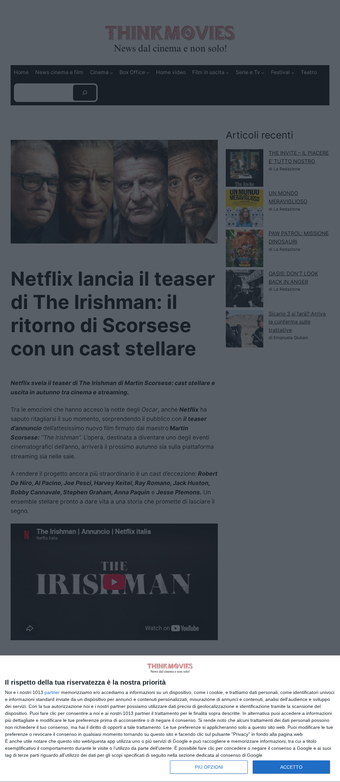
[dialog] (170, 719)
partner (52, 692)
